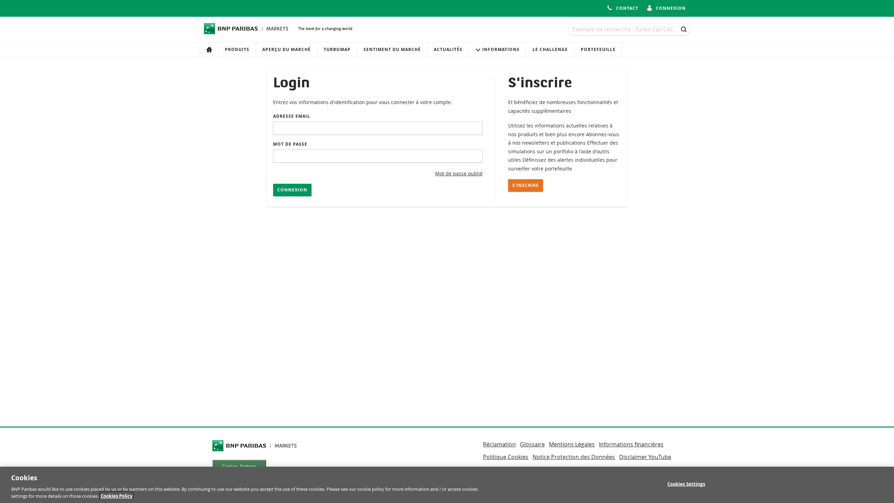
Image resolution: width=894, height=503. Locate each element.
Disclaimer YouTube (645, 457)
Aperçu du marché (286, 49)
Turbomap (337, 49)
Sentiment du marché (392, 49)
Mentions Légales (572, 444)
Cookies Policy (116, 496)
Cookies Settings (686, 484)
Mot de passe (290, 144)
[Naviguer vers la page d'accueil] (246, 28)
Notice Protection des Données (574, 457)
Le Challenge (550, 49)
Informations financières (631, 444)
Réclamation (499, 444)
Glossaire (532, 444)
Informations (501, 49)
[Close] (883, 484)
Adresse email (291, 116)
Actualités (448, 49)
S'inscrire (525, 185)
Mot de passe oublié (459, 173)
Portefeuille (598, 49)
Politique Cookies (505, 457)
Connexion (292, 190)
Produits (237, 49)
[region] (447, 485)
